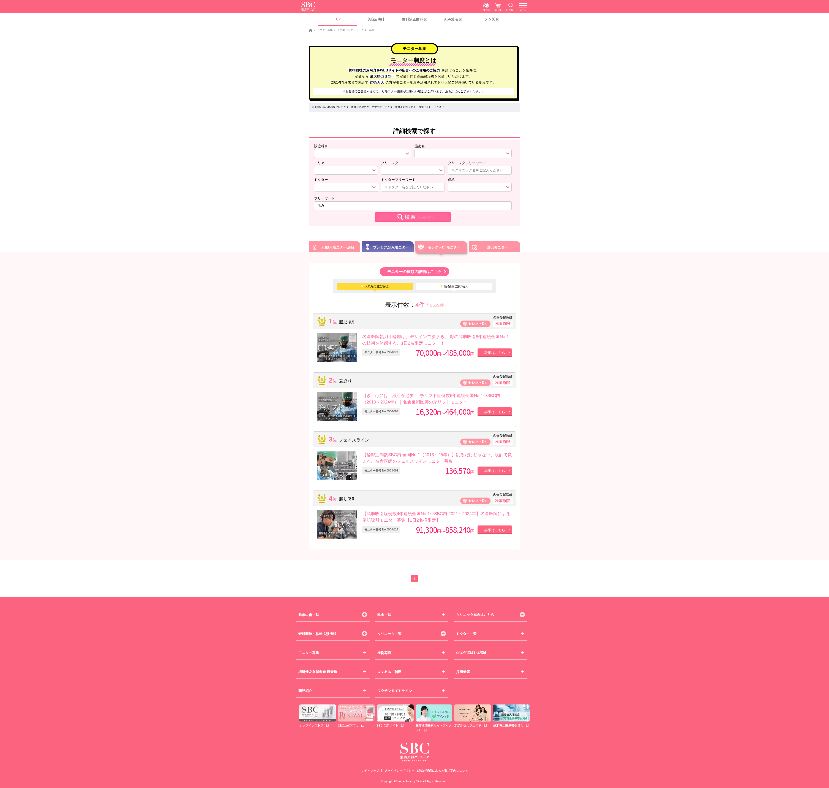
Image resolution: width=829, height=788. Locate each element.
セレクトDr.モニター (444, 247)
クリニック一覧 (389, 633)
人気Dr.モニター (333, 247)
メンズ (490, 19)
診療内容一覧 (308, 614)
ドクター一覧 (466, 633)
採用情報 (463, 671)
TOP (337, 19)
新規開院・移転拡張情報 (317, 633)
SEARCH (510, 10)
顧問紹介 (305, 690)
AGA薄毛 (451, 19)
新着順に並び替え (454, 286)
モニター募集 (325, 30)
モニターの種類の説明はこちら (414, 271)
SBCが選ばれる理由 (471, 652)
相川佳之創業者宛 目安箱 (317, 671)
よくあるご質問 (389, 671)
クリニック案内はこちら (475, 614)
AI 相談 (486, 10)
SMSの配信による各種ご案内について (442, 770)
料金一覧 (384, 614)
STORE (498, 10)
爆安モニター (497, 247)
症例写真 (384, 652)
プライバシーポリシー (399, 770)
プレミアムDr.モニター (391, 247)
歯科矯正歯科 (412, 19)
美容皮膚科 (376, 19)
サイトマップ (370, 770)
